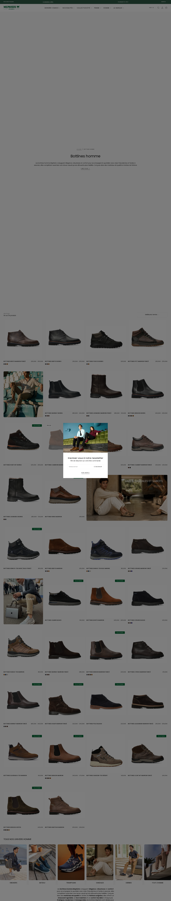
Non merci (85, 473)
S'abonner (98, 466)
